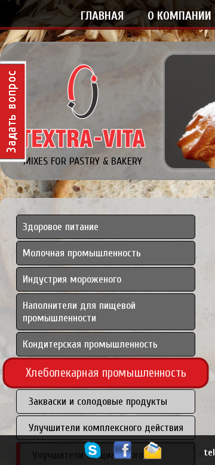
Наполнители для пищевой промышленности (79, 311)
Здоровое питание (61, 227)
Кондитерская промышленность (90, 344)
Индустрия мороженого (72, 279)
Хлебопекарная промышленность (106, 372)
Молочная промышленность (82, 253)
